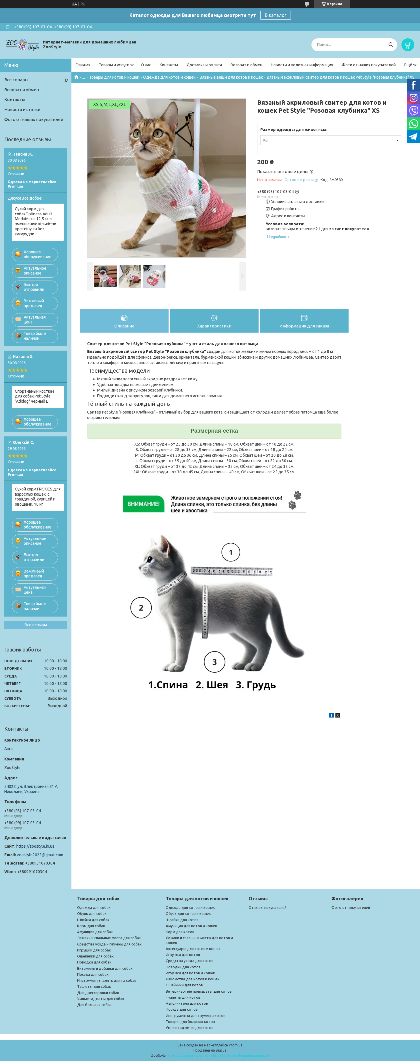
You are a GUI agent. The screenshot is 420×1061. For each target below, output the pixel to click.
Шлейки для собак (93, 920)
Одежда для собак (94, 907)
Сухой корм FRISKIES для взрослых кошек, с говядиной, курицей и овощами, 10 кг (38, 496)
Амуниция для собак (95, 932)
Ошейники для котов (184, 985)
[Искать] (390, 44)
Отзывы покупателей (268, 907)
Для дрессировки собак (98, 993)
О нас (146, 65)
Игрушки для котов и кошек (190, 973)
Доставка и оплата (204, 65)
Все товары (16, 79)
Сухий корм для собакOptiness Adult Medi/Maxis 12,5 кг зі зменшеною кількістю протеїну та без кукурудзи (35, 221)
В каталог (275, 15)
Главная (83, 65)
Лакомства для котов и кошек (192, 979)
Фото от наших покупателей (369, 65)
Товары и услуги (114, 65)
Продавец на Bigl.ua (210, 1050)
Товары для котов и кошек (114, 77)
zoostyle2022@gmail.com (40, 855)
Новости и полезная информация (302, 65)
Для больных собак (94, 1005)
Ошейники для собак (95, 956)
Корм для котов (180, 932)
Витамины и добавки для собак (105, 968)
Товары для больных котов (190, 1022)
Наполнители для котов (187, 1003)
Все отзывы (36, 625)
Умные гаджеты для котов (189, 1028)
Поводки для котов (183, 967)
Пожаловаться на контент (190, 1055)
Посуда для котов (182, 1009)
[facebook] (331, 716)
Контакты (169, 65)
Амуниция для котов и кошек (191, 926)
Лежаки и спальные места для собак (109, 938)
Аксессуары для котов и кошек (193, 949)
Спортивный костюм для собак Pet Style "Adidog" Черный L (34, 396)
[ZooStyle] (23, 44)
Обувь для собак (92, 913)
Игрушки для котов (183, 955)
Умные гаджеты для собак (100, 999)
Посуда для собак (93, 974)
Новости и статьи (22, 109)
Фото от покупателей (350, 907)
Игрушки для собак (94, 950)
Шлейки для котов (182, 920)
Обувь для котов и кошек (188, 913)
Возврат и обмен (246, 65)
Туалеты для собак (94, 986)
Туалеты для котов (183, 997)
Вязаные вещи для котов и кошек (231, 77)
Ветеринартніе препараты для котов (199, 991)
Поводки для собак (94, 962)
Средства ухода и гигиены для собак (109, 944)
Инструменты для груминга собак (106, 980)
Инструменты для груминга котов (195, 1016)
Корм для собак (91, 926)
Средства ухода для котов (189, 961)
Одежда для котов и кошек (169, 77)
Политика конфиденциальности (242, 1055)
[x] (337, 716)
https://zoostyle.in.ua (35, 846)
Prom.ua (236, 1045)
